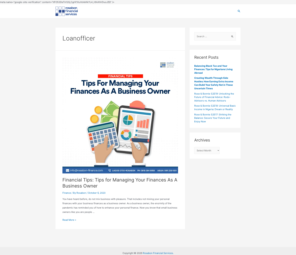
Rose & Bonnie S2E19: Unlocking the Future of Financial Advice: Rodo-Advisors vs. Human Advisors (214, 97)
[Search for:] (215, 36)
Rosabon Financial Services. (158, 253)
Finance (66, 192)
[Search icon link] (239, 11)
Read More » (69, 219)
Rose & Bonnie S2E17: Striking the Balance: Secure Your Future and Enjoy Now (212, 118)
